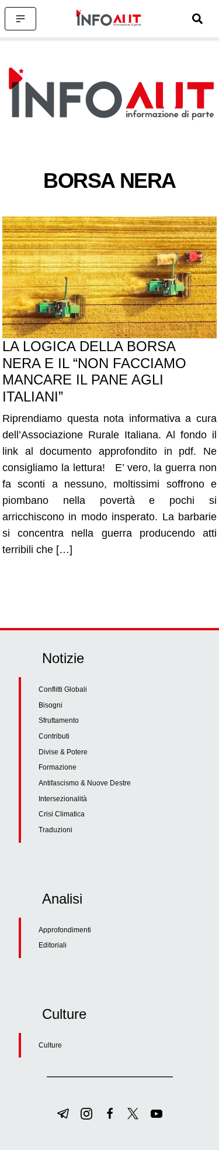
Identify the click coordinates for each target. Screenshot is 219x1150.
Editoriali (53, 945)
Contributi (54, 736)
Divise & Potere (63, 752)
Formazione (58, 767)
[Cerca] (197, 18)
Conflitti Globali (63, 689)
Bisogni (50, 705)
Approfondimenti (65, 930)
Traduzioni (55, 830)
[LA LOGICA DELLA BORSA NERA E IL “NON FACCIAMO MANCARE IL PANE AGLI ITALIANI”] (109, 277)
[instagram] (86, 1114)
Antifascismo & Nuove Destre (85, 783)
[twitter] (133, 1114)
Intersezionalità (63, 799)
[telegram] (63, 1114)
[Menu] (20, 18)
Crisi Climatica (62, 814)
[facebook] (109, 1114)
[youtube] (156, 1114)
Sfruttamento (59, 720)
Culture (50, 1045)
